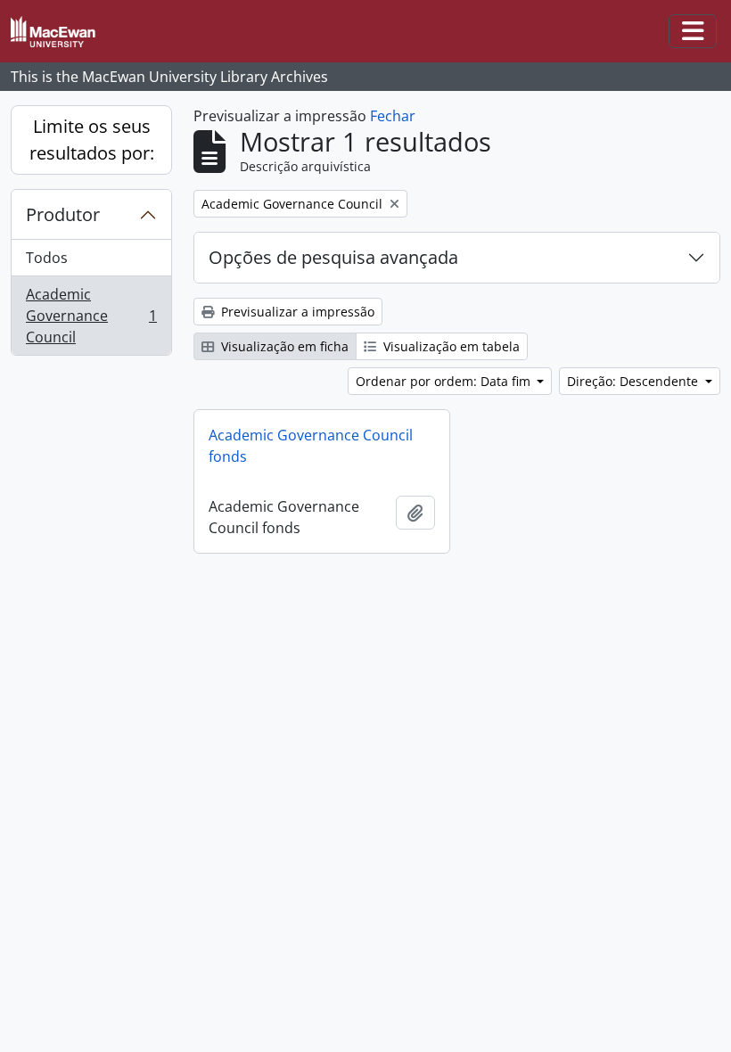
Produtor (63, 214)
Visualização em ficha (283, 346)
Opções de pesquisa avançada (333, 257)
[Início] (60, 31)
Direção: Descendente (634, 381)
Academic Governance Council (91, 315)
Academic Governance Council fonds (311, 445)
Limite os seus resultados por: (91, 139)
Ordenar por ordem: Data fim (445, 381)
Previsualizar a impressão (296, 311)
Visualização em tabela (450, 346)
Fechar (392, 116)
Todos (47, 257)
